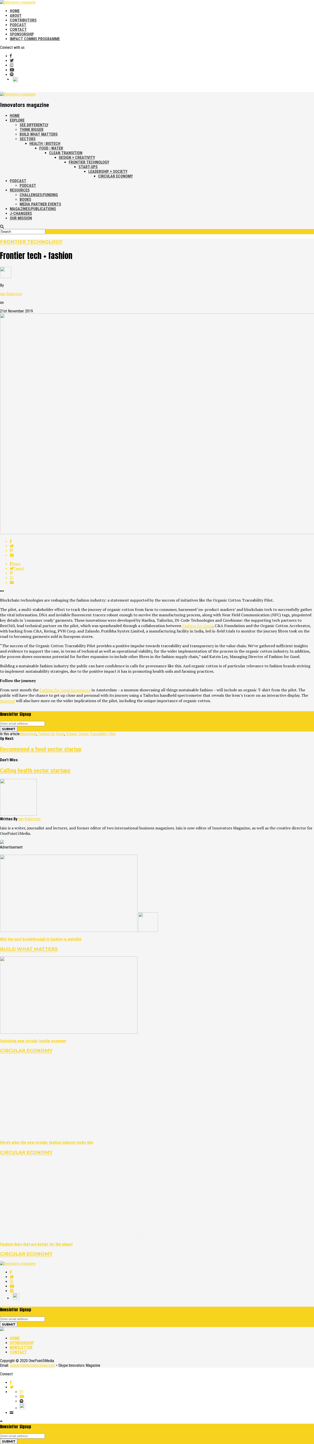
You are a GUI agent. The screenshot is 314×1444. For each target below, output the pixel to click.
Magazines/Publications (33, 208)
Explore (17, 120)
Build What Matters (39, 134)
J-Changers (21, 213)
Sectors (28, 139)
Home (15, 11)
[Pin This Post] (162, 550)
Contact (18, 29)
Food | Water (51, 148)
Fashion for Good (197, 625)
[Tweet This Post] (162, 546)
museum (7, 700)
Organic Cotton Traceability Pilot (91, 734)
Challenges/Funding (39, 195)
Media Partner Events (40, 204)
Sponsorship (22, 34)
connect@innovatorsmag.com (32, 1365)
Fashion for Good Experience (65, 690)
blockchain (28, 734)
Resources (20, 190)
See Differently (34, 125)
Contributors (23, 20)
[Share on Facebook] (162, 541)
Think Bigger (31, 129)
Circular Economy (115, 176)
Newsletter (21, 1347)
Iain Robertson (11, 294)
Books (25, 199)
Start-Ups (88, 167)
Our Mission (21, 218)
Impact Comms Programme (35, 39)
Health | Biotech (44, 143)
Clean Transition (65, 153)
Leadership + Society (107, 171)
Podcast (18, 25)
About (16, 15)
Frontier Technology (89, 162)
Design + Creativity (77, 157)
